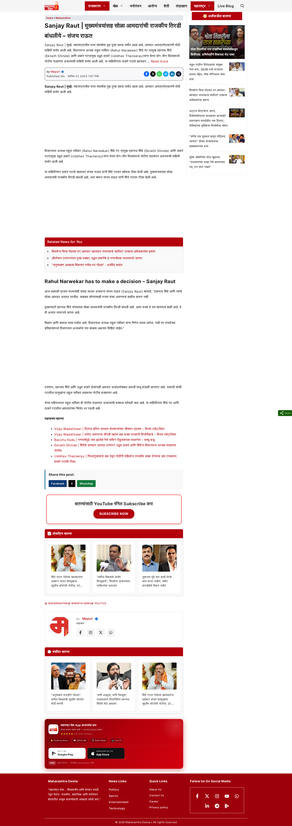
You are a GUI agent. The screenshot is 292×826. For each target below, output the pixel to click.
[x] (207, 796)
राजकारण (94, 6)
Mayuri (55, 71)
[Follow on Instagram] (91, 632)
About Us (155, 789)
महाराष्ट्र (200, 6)
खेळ (115, 6)
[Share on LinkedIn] (172, 74)
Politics (114, 789)
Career (153, 801)
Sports (113, 795)
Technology (117, 808)
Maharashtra (63, 18)
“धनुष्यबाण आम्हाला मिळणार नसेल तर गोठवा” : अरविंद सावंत (87, 265)
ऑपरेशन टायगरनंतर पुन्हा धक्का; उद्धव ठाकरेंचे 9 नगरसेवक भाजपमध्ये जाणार (97, 258)
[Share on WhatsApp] (159, 74)
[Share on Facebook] (146, 74)
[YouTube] (227, 796)
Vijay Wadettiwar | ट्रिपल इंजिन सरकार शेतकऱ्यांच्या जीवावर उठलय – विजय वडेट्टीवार (109, 429)
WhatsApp (86, 483)
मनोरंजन (135, 6)
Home (49, 18)
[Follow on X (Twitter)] (101, 632)
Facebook (57, 483)
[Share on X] (153, 74)
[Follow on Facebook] (80, 632)
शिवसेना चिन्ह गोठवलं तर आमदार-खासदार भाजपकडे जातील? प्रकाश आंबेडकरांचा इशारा (103, 251)
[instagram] (217, 796)
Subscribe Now (113, 514)
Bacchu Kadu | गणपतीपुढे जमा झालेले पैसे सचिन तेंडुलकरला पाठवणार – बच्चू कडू (104, 440)
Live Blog (226, 6)
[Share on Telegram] (165, 74)
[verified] (62, 71)
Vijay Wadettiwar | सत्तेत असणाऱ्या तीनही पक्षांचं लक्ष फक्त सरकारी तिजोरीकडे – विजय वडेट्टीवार (115, 434)
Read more (159, 61)
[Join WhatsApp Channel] (111, 632)
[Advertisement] (114, 123)
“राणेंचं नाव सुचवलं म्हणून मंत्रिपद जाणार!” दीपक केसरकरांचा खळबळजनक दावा (207, 141)
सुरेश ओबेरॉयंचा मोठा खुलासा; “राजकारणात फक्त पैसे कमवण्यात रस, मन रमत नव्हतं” (207, 162)
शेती (166, 6)
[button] (242, 6)
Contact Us (156, 795)
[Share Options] (178, 74)
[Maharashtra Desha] (52, 6)
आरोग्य (152, 6)
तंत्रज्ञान (181, 6)
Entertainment (119, 802)
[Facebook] (197, 796)
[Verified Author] (96, 619)
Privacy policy (158, 807)
